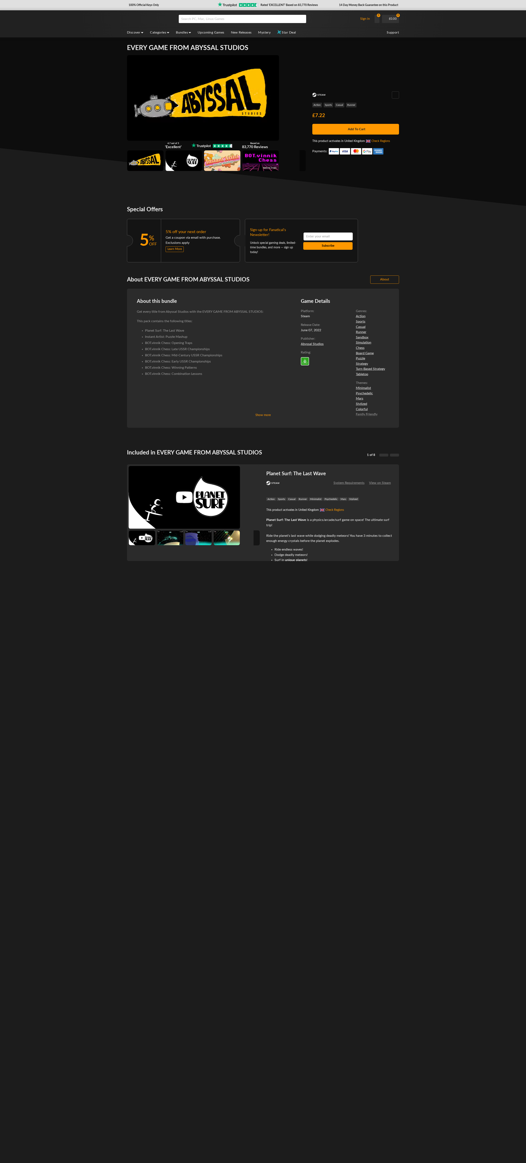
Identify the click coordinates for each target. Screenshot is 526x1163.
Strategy (362, 363)
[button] (143, 5)
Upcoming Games (211, 32)
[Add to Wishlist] (395, 95)
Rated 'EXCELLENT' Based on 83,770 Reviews (289, 5)
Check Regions (380, 141)
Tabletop (362, 374)
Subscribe (328, 245)
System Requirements (349, 482)
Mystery (264, 32)
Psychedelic (364, 393)
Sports (328, 105)
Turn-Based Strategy (370, 369)
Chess (360, 348)
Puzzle (360, 358)
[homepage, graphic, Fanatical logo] (149, 19)
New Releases (241, 32)
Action (317, 105)
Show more (263, 415)
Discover (133, 32)
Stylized (361, 403)
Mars (359, 398)
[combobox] (267, 19)
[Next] (394, 455)
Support (393, 32)
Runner (351, 105)
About (384, 279)
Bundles (182, 32)
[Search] (301, 19)
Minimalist (363, 388)
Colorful (362, 409)
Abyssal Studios (312, 344)
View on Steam (380, 482)
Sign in (365, 18)
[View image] (142, 538)
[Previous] (383, 455)
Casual (339, 105)
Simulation (363, 342)
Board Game (365, 353)
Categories (158, 32)
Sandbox (362, 337)
